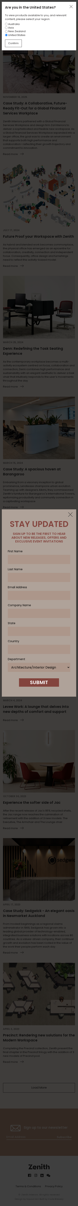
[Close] (70, 515)
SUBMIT (39, 682)
